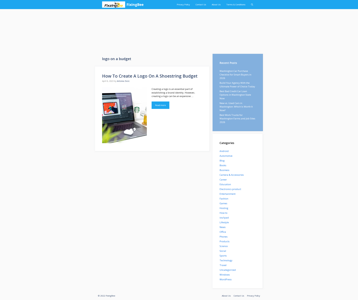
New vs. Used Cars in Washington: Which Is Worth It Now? (236, 106)
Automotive (226, 155)
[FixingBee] (113, 4)
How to (223, 212)
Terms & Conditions (235, 4)
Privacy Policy (183, 4)
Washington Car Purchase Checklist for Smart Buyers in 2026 (235, 74)
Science (224, 246)
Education (225, 184)
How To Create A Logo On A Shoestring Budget (149, 76)
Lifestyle (224, 222)
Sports (223, 255)
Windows (225, 274)
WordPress (226, 279)
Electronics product (230, 189)
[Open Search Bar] (252, 4)
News (223, 227)
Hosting (224, 208)
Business (224, 170)
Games (223, 203)
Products (224, 241)
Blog (222, 160)
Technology (226, 260)
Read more (160, 105)
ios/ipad (224, 217)
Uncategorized (228, 269)
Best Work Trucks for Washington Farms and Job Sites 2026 (237, 118)
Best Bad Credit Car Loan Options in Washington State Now (235, 95)
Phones (224, 236)
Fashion (224, 198)
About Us (216, 4)
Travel (223, 265)
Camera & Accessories (232, 174)
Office (223, 231)
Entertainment (227, 193)
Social (223, 250)
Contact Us (201, 4)
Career (223, 179)
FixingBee (135, 4)
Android (224, 151)
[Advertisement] (179, 30)
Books (223, 165)
